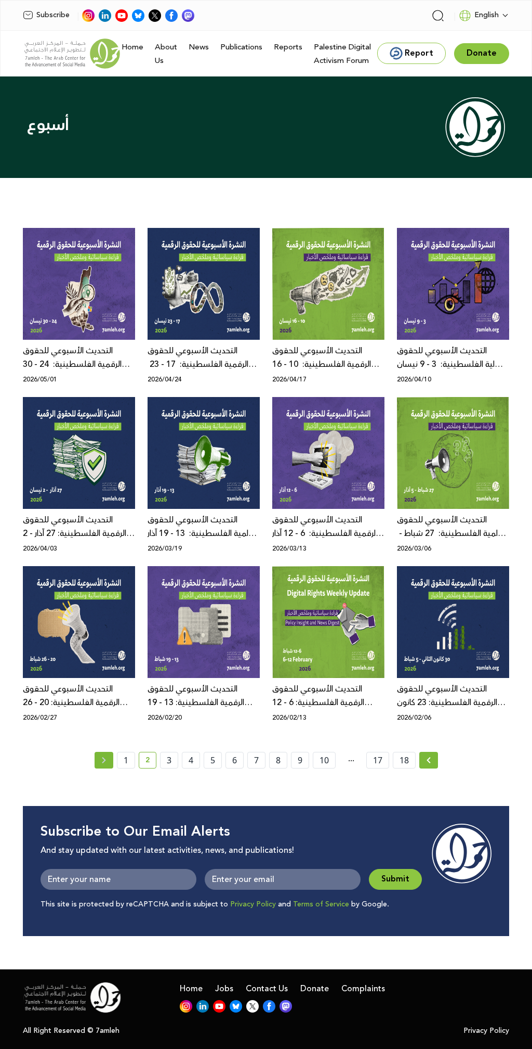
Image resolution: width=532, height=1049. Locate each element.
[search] (438, 15)
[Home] (72, 53)
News (199, 47)
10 (324, 760)
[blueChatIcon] (138, 15)
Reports (288, 47)
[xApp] (155, 15)
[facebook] (171, 15)
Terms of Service (321, 904)
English (486, 15)
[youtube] (121, 15)
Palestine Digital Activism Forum (342, 54)
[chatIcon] (188, 15)
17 (377, 760)
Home (132, 47)
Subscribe (53, 15)
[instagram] (88, 15)
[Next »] (429, 760)
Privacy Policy (253, 904)
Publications (241, 47)
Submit (395, 879)
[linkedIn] (105, 15)
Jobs (224, 988)
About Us (166, 54)
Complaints (363, 988)
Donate (314, 988)
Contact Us (267, 988)
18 (404, 760)
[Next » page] (428, 760)
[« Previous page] (104, 760)
